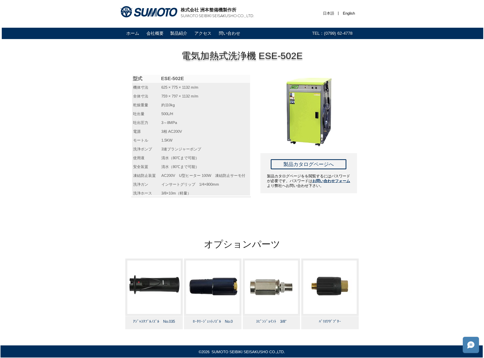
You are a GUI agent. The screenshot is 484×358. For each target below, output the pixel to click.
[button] (338, 12)
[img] (154, 293)
